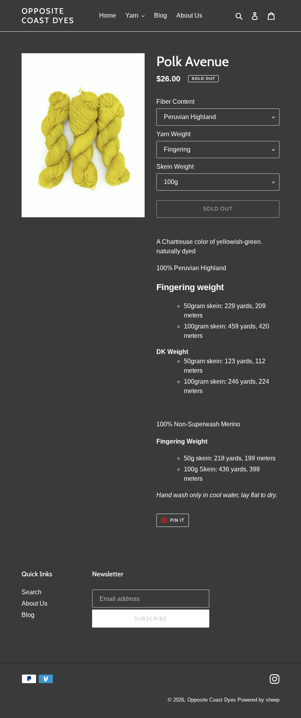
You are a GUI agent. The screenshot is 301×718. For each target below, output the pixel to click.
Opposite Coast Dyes (48, 15)
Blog (28, 615)
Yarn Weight (173, 134)
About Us (34, 603)
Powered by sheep (258, 700)
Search (32, 592)
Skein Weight (175, 166)
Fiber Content (175, 101)
